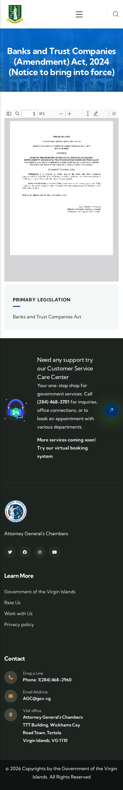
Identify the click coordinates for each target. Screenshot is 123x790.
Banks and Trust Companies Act (47, 317)
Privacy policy (19, 624)
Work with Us (18, 613)
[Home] (15, 14)
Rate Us (12, 602)
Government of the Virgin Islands (40, 591)
